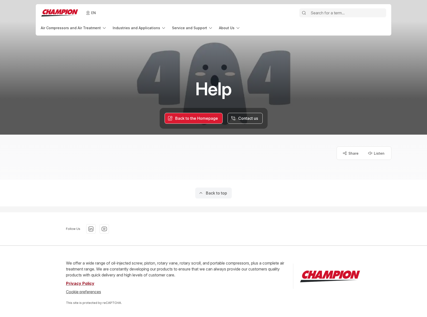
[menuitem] (74, 27)
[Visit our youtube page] (104, 229)
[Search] (303, 12)
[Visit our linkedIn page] (91, 229)
